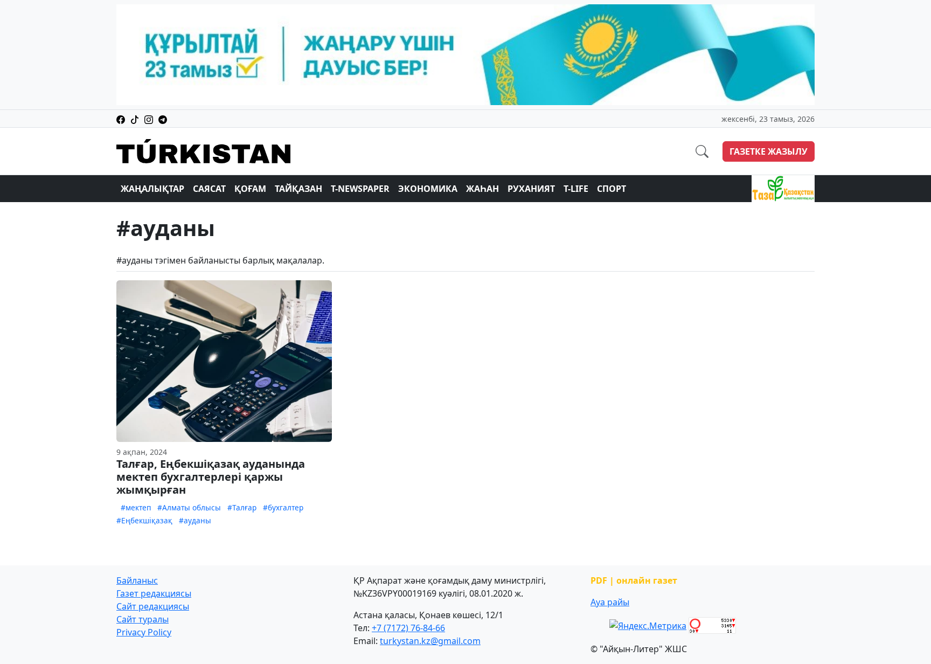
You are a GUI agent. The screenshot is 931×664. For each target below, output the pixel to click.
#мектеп (136, 507)
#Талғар (241, 507)
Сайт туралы (142, 619)
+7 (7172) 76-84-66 (408, 628)
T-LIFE (576, 189)
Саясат (209, 189)
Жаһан (482, 189)
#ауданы (195, 520)
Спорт (611, 189)
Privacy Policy (143, 632)
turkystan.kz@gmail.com (430, 641)
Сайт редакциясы (152, 606)
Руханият (531, 189)
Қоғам (250, 189)
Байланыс (137, 580)
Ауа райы (609, 602)
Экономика (427, 189)
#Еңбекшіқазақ (144, 520)
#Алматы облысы (189, 507)
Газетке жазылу (768, 151)
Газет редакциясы (153, 593)
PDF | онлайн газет (633, 580)
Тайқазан (298, 189)
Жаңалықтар (152, 189)
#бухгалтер (283, 507)
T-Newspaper (360, 189)
